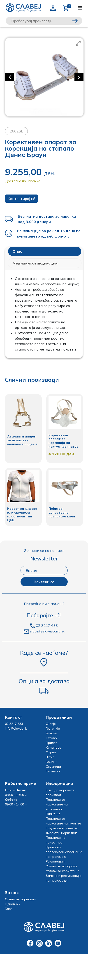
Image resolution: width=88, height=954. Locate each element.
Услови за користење (62, 871)
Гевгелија (53, 728)
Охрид (51, 752)
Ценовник (12, 904)
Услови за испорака (61, 866)
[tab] (45, 251)
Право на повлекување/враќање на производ (64, 852)
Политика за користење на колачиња (57, 804)
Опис (17, 251)
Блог (8, 909)
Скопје (51, 724)
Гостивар (53, 771)
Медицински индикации (35, 263)
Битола (51, 733)
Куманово (53, 747)
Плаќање (53, 814)
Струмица (53, 766)
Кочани (51, 762)
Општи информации (20, 899)
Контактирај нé (21, 198)
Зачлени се (44, 581)
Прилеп (51, 743)
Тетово (51, 738)
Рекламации (55, 861)
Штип (50, 757)
